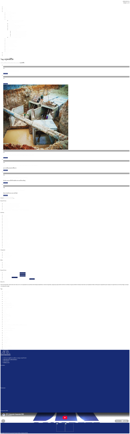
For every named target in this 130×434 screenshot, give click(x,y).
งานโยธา (5, 309)
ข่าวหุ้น (5, 301)
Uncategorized (6, 257)
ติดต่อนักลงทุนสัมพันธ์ (10, 49)
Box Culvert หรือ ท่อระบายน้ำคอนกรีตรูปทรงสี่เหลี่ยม (15, 177)
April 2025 (5, 218)
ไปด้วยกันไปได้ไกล (7, 346)
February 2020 (6, 233)
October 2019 (6, 238)
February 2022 (6, 228)
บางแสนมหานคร (7, 326)
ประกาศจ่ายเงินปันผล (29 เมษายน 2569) (11, 205)
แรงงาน (4, 344)
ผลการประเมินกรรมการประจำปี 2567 (18, 32)
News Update (6, 254)
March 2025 (5, 219)
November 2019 (6, 236)
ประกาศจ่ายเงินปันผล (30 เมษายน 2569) (11, 203)
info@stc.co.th (6, 362)
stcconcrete (6, 297)
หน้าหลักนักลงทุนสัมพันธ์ (11, 13)
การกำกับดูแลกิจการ (10, 16)
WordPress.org (6, 267)
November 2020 (6, 230)
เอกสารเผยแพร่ (9, 51)
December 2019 (6, 235)
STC (4, 295)
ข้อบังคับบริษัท (9, 17)
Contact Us (5, 55)
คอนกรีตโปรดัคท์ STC (8, 305)
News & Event (6, 52)
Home (4, 7)
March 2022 (5, 227)
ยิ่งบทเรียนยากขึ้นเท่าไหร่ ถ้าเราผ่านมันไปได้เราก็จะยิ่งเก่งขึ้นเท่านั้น (18, 155)
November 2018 (6, 244)
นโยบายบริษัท (9, 19)
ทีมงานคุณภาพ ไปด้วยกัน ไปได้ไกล (11, 71)
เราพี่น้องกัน (5, 340)
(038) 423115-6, (6, 359)
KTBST (5, 294)
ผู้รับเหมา (5, 332)
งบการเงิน (8, 38)
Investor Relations (7, 11)
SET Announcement (7, 255)
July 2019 (5, 241)
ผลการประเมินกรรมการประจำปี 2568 (18, 31)
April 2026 (5, 215)
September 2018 (6, 247)
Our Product (5, 10)
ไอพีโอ (5, 348)
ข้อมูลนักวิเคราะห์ (9, 43)
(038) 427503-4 (13, 359)
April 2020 (5, 232)
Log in (4, 262)
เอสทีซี (5, 342)
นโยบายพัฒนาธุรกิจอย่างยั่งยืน (15, 26)
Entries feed (5, 264)
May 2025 (5, 216)
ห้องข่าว (7, 48)
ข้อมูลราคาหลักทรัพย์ (10, 45)
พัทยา (4, 335)
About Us (5, 8)
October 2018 (6, 245)
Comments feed (6, 265)
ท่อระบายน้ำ (6, 321)
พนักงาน (5, 333)
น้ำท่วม (4, 323)
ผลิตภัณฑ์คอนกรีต (7, 330)
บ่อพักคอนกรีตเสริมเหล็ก (9, 328)
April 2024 (5, 222)
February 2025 (6, 221)
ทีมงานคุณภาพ (6, 314)
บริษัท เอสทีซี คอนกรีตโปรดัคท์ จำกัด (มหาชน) (15, 325)
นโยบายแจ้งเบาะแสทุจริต (14, 28)
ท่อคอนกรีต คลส (6, 319)
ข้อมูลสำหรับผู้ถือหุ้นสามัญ (11, 42)
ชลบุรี (4, 310)
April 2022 (5, 225)
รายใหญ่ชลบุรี (6, 339)
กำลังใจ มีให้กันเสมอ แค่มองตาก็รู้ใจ (11, 81)
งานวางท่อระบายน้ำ (7, 307)
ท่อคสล (5, 317)
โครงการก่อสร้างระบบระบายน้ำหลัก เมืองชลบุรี (14, 190)
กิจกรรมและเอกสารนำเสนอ (11, 46)
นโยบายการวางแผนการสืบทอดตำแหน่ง (16, 25)
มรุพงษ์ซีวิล (5, 337)
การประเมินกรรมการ (13, 29)
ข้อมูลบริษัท (8, 14)
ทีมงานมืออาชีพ (6, 316)
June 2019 (5, 242)
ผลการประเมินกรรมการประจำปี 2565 (18, 35)
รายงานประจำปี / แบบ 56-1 (11, 40)
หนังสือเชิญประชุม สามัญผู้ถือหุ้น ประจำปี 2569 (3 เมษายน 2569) (16, 209)
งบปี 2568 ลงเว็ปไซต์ (7, 208)
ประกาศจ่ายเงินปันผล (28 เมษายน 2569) (11, 206)
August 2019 (6, 239)
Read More (5, 73)
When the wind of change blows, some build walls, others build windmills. (20, 165)
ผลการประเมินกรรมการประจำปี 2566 (18, 34)
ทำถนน (4, 312)
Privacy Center (12, 23)
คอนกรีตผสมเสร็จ (7, 303)
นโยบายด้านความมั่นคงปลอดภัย (15, 37)
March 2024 (5, 224)
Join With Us (5, 54)
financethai (6, 292)
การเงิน (5, 299)
